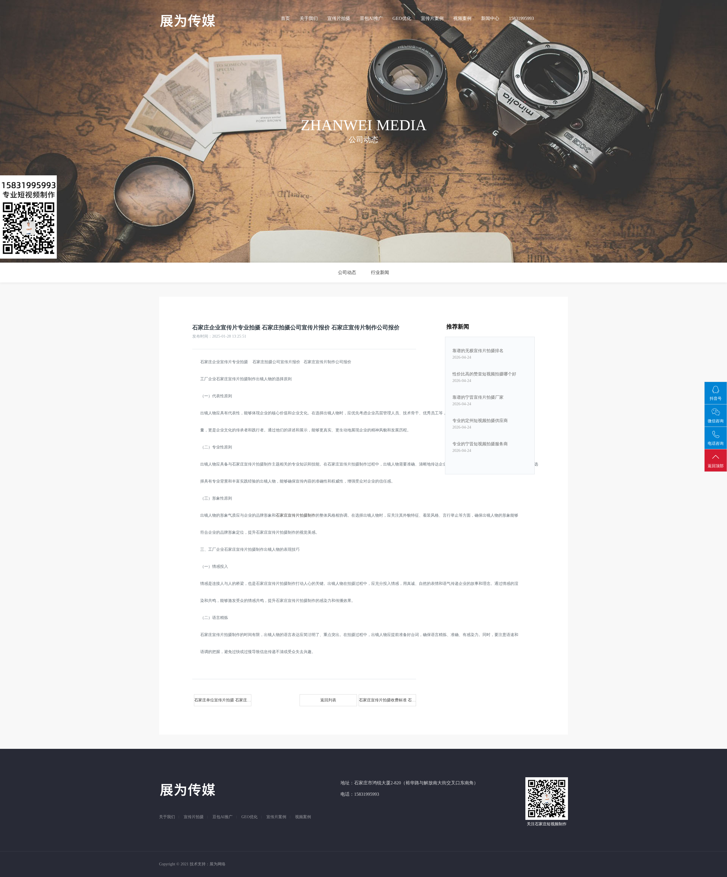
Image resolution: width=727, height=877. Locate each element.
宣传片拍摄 (338, 18)
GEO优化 (401, 18)
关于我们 (309, 18)
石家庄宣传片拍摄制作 (296, 515)
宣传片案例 (432, 18)
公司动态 (347, 272)
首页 (285, 18)
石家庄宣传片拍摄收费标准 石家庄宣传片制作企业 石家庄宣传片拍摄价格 (387, 700)
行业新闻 (380, 272)
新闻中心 (490, 18)
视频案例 (462, 18)
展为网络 (217, 864)
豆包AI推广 (371, 18)
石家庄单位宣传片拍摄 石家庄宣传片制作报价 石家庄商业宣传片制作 (222, 700)
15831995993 (521, 18)
